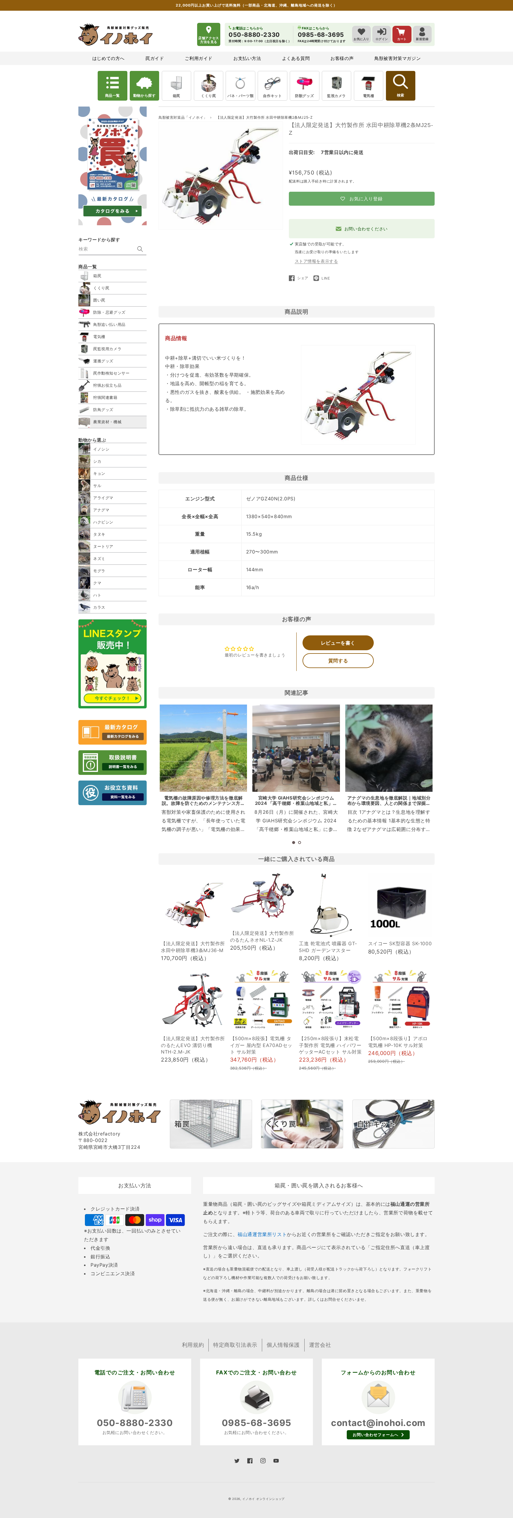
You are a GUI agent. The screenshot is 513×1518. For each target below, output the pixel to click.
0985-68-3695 (256, 1422)
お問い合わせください (366, 228)
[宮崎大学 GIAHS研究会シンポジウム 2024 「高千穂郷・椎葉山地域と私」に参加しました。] (296, 748)
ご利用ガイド (199, 58)
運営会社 (320, 1345)
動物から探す (144, 95)
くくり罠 (208, 95)
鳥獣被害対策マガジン (397, 58)
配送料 (294, 181)
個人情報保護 (283, 1345)
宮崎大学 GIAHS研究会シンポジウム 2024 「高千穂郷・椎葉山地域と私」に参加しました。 (296, 803)
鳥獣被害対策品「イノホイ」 (183, 117)
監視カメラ (336, 95)
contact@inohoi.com (378, 1422)
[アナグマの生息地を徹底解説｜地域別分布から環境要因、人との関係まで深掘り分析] (389, 748)
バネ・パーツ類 (240, 95)
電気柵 (368, 95)
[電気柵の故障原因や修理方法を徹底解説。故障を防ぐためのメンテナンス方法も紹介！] (203, 748)
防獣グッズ (304, 95)
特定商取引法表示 (235, 1345)
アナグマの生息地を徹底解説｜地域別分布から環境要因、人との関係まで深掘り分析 (389, 803)
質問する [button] (338, 661)
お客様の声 (342, 58)
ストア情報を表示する (316, 261)
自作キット (272, 95)
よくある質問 (296, 58)
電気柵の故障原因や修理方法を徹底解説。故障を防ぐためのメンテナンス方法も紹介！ (203, 803)
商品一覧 (112, 95)
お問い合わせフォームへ (375, 1434)
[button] (293, 842)
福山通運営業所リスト (262, 1234)
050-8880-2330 (135, 1422)
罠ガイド (154, 58)
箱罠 (176, 95)
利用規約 (193, 1345)
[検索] (140, 249)
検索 (400, 95)
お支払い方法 (247, 58)
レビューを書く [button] (338, 643)
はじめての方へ (108, 58)
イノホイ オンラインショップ (263, 1498)
